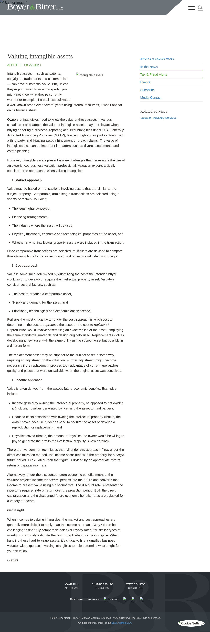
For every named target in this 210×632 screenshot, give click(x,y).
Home (53, 618)
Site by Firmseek (152, 618)
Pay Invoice (93, 599)
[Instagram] (142, 599)
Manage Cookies (91, 618)
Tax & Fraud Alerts (153, 74)
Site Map (106, 618)
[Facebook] (125, 599)
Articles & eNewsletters (157, 59)
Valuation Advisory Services (158, 117)
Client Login (76, 599)
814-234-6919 (135, 588)
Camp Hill (71, 584)
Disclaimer (64, 618)
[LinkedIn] (134, 599)
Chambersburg (102, 584)
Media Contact (150, 97)
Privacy (76, 618)
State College (136, 584)
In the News (149, 67)
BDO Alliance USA (122, 623)
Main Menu (94, 4)
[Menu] (192, 8)
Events (145, 82)
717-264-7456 (102, 588)
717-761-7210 (71, 588)
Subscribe (147, 90)
